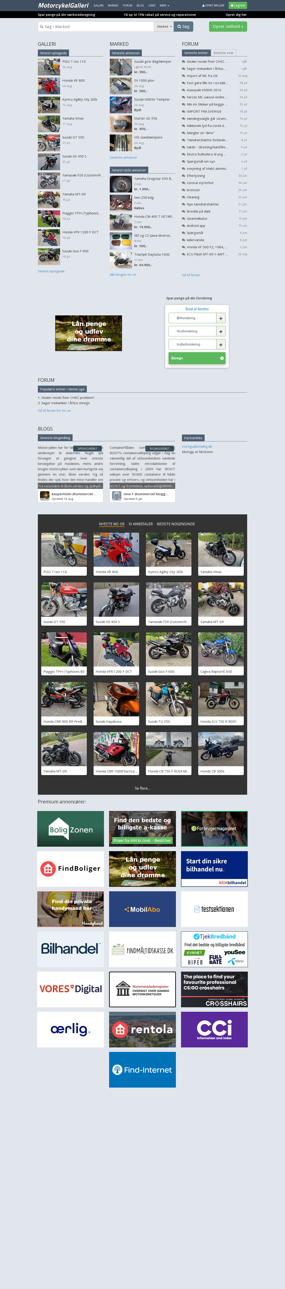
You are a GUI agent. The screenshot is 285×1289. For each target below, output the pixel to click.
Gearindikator (197, 218)
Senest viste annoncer (129, 170)
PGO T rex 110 (55, 571)
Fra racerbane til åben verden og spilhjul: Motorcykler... (80, 486)
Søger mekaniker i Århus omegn (207, 68)
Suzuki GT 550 (54, 621)
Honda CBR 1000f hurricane (117, 771)
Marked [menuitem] (113, 5)
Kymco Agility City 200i (165, 571)
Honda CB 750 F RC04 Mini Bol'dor (174, 771)
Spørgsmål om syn (201, 161)
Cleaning (193, 197)
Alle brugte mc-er (123, 274)
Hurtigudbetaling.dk (197, 446)
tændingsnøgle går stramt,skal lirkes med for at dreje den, (207, 118)
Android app (196, 225)
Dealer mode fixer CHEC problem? (207, 61)
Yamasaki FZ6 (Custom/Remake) (173, 621)
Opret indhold (227, 26)
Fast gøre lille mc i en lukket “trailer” (207, 83)
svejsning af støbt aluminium (207, 168)
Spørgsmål (195, 232)
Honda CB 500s (212, 771)
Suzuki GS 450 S (108, 621)
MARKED (119, 44)
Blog (140, 5)
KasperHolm (61, 494)
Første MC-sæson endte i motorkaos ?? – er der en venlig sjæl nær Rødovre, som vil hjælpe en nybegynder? (207, 97)
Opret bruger (214, 5)
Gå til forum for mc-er (54, 410)
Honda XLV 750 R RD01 (218, 721)
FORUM (190, 44)
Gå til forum (191, 275)
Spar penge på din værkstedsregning (66, 14)
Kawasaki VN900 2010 (204, 90)
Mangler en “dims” (200, 132)
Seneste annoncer (126, 53)
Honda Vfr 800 (107, 571)
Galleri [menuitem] (99, 5)
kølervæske (195, 240)
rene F (129, 494)
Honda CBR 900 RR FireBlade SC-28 (71, 721)
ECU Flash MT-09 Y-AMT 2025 (207, 254)
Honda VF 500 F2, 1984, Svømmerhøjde (207, 247)
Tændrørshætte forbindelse (207, 140)
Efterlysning (196, 175)
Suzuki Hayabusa (108, 721)
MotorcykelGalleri (63, 5)
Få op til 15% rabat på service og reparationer (160, 14)
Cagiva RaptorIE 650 (216, 671)
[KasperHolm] (44, 496)
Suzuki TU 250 (159, 721)
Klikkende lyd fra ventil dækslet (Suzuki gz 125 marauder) (207, 125)
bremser (193, 190)
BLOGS (45, 429)
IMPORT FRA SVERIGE (204, 111)
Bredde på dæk (198, 211)
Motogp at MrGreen (197, 451)
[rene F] (116, 496)
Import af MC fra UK (202, 75)
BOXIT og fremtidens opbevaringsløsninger (143, 486)
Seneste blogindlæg (55, 437)
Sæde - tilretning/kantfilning (207, 147)
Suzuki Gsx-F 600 (161, 671)
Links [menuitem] (152, 5)
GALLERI (47, 44)
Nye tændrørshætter (203, 204)
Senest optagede (53, 53)
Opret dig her (236, 14)
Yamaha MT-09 (212, 621)
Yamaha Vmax (211, 571)
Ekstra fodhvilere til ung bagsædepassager (207, 154)
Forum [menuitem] (127, 5)
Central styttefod (200, 182)
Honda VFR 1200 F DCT (114, 671)
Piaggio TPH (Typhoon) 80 (63, 671)
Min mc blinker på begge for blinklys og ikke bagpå (207, 104)
